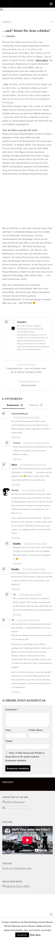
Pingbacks (35, 405)
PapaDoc (11, 36)
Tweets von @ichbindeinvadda (16, 868)
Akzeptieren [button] (22, 934)
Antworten (15, 437)
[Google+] (26, 786)
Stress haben (42, 60)
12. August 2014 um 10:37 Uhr (33, 464)
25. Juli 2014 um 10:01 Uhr (33, 569)
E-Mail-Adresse (35, 730)
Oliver (14, 464)
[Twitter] (12, 786)
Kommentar (11, 709)
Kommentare (14, 405)
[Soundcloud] (46, 786)
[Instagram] (36, 786)
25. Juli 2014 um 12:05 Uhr (33, 490)
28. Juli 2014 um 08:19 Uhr (35, 543)
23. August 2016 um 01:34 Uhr (26, 417)
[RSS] (16, 786)
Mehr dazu (35, 934)
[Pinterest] (31, 786)
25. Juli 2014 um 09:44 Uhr (28, 620)
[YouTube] (41, 786)
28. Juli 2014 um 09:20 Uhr (30, 594)
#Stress (6, 21)
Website (9, 741)
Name (8, 730)
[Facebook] (21, 786)
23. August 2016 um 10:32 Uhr (36, 442)
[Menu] (51, 4)
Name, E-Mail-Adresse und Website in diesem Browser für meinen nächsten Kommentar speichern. (24, 756)
